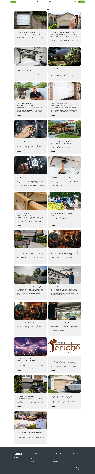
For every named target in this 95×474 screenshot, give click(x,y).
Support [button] (54, 2)
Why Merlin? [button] (48, 2)
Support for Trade (56, 456)
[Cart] (75, 2)
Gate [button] (25, 2)
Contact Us (75, 456)
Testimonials (33, 461)
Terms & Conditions (77, 453)
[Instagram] (76, 467)
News (32, 458)
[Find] (73, 2)
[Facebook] (78, 467)
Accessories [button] (30, 2)
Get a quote (81, 2)
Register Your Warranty (35, 456)
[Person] (71, 2)
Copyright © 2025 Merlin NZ (19, 468)
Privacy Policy (55, 461)
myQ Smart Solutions (39, 2)
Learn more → (19, 42)
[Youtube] (80, 467)
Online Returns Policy (57, 458)
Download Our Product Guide (36, 453)
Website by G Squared (77, 468)
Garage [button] (21, 2)
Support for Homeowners (58, 453)
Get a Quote (18, 457)
